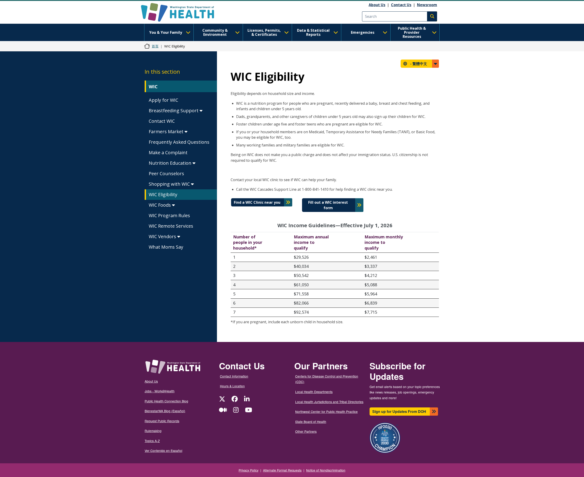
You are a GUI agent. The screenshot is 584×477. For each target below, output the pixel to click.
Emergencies (362, 32)
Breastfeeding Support (174, 110)
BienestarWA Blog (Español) (165, 411)
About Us (377, 4)
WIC (153, 86)
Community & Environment (215, 32)
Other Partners (306, 431)
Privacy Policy (248, 470)
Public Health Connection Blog (166, 401)
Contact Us (401, 4)
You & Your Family (165, 32)
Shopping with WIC (170, 184)
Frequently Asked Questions (179, 142)
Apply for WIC (163, 100)
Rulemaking (153, 430)
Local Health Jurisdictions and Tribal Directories (329, 401)
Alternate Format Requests (282, 470)
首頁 (155, 46)
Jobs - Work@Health (160, 391)
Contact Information (234, 376)
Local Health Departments (314, 391)
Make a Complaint (168, 152)
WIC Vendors (163, 236)
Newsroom (427, 4)
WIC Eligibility (163, 194)
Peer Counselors (166, 173)
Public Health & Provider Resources (412, 32)
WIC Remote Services (171, 226)
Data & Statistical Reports (313, 32)
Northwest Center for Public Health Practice (326, 411)
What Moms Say (166, 247)
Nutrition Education (171, 163)
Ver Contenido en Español (163, 450)
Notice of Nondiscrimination (325, 470)
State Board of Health (310, 421)
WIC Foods (160, 205)
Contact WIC (162, 121)
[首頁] (181, 12)
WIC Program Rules (169, 215)
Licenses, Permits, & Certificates (264, 32)
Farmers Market (167, 131)
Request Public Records (162, 421)
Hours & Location (232, 386)
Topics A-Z (152, 440)
